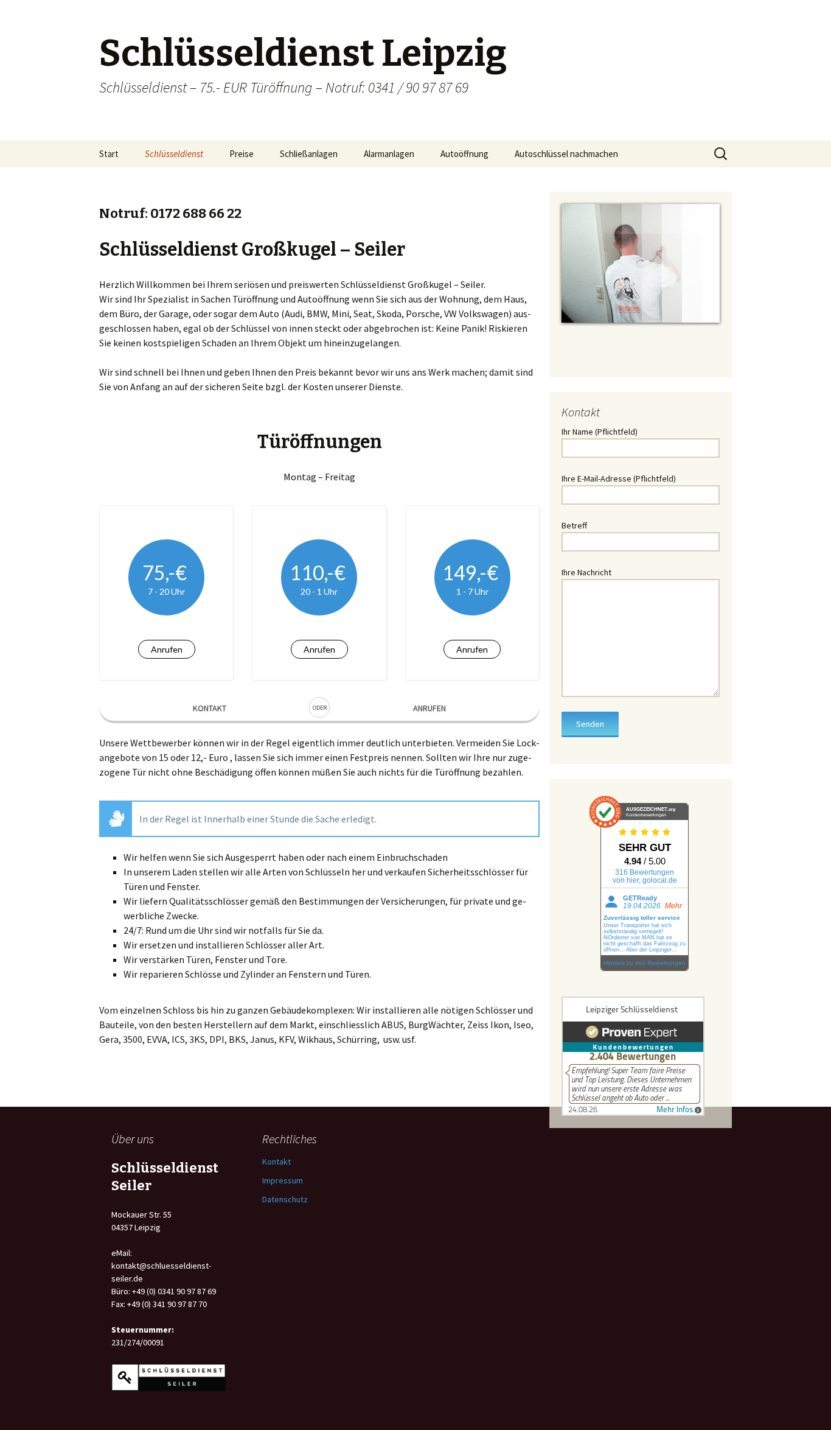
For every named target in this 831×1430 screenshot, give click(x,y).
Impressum (282, 1180)
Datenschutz (285, 1199)
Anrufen (167, 649)
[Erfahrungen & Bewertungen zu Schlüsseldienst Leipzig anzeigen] (633, 1055)
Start (109, 153)
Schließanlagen (309, 153)
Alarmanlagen (389, 153)
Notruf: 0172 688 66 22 (170, 213)
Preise (241, 153)
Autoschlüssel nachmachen (566, 153)
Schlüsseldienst (174, 153)
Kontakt (209, 708)
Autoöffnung (464, 153)
